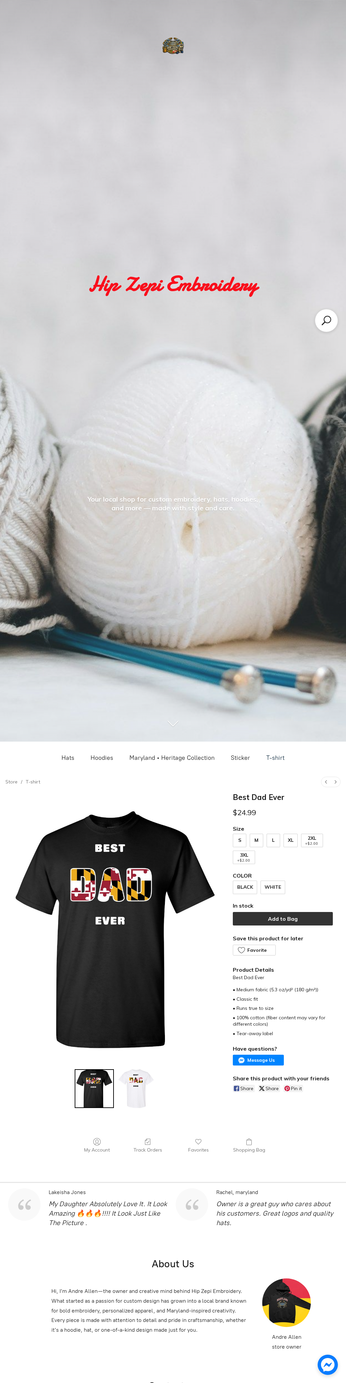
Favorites (198, 1150)
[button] (254, 950)
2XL (311, 840)
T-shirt (275, 758)
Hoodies (102, 758)
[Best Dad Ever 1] (136, 1088)
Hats (67, 758)
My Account (97, 1150)
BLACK (245, 887)
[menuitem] (326, 782)
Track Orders (147, 1150)
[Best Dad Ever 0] (94, 1088)
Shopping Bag (249, 1150)
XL (291, 840)
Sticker (240, 758)
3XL (243, 857)
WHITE (273, 887)
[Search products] (326, 320)
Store (11, 782)
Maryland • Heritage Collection (172, 758)
